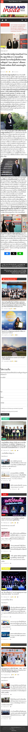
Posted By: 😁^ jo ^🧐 (6, 68)
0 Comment (16, 68)
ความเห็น (3, 374)
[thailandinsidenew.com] (2, 20)
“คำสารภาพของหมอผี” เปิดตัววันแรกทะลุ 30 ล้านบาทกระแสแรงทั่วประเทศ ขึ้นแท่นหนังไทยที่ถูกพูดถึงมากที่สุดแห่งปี (18, 544)
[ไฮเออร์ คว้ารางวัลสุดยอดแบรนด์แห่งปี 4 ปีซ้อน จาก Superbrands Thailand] (14, 317)
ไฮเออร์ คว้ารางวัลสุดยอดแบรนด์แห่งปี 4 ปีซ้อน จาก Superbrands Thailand (13, 328)
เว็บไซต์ (2, 399)
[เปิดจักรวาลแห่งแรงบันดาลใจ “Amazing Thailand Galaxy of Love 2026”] (5, 483)
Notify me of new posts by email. (10, 408)
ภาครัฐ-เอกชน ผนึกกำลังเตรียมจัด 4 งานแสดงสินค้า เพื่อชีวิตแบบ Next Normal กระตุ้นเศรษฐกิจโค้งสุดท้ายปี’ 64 (13, 262)
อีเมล (2, 394)
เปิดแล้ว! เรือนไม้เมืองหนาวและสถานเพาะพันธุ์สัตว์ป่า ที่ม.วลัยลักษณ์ (13, 355)
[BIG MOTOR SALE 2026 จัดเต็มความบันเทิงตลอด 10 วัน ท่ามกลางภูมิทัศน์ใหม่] (13, 503)
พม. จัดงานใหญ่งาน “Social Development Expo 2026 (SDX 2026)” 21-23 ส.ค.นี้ (17, 26)
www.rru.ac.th (7, 246)
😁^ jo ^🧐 (13, 305)
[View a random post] (25, 20)
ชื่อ (2, 388)
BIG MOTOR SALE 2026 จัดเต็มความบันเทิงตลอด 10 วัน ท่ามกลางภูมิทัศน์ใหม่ (12, 515)
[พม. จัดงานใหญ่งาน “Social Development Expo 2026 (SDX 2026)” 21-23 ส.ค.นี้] (13, 577)
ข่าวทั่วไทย (3, 43)
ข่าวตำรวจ (4, 661)
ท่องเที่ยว (4, 435)
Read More (4, 453)
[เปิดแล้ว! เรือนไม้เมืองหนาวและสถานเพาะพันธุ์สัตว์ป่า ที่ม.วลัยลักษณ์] (14, 343)
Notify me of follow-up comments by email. (12, 405)
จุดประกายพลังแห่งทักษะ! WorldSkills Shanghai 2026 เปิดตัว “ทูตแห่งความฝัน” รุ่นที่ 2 (18, 632)
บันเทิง (3, 511)
